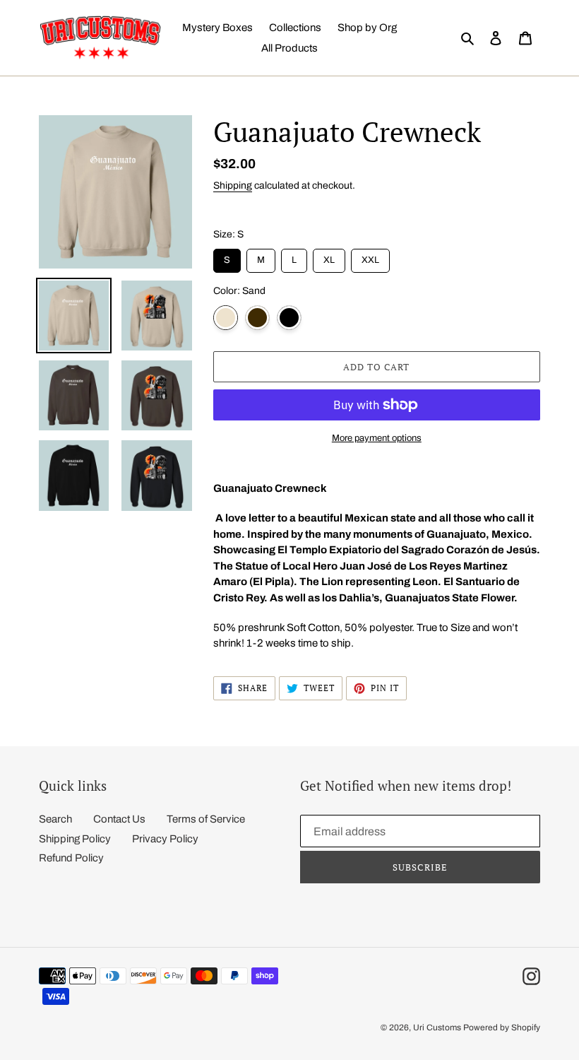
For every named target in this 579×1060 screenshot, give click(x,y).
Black (289, 317)
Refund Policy (71, 858)
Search (55, 819)
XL (329, 257)
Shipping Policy (75, 838)
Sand (225, 317)
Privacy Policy (165, 838)
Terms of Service (206, 819)
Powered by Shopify (501, 1027)
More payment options (377, 438)
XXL (370, 257)
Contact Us (119, 819)
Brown (257, 317)
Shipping (232, 185)
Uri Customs (437, 1027)
